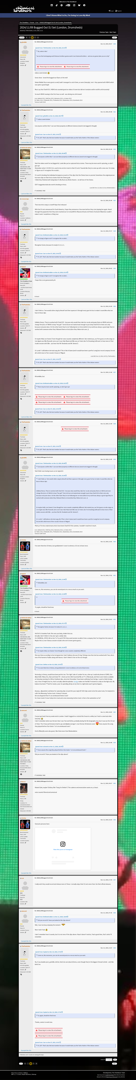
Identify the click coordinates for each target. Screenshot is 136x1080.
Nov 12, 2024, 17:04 (108, 880)
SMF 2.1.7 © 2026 (16, 1074)
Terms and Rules (18, 1073)
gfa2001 (24, 42)
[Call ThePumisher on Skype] (21, 138)
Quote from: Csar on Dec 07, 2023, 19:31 (47, 134)
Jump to (102, 1059)
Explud (24, 267)
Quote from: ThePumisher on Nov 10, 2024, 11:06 (50, 579)
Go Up (21, 1063)
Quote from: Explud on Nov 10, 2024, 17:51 (48, 952)
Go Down (22, 37)
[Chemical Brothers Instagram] (74, 5)
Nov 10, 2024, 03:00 (108, 200)
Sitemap (34, 1074)
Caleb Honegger (109, 1075)
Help (12, 1073)
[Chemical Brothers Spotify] (62, 5)
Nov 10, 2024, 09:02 (108, 268)
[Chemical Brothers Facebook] (84, 5)
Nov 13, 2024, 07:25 (108, 913)
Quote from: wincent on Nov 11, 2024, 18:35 (48, 746)
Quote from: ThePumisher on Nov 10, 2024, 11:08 (50, 594)
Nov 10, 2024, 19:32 (108, 619)
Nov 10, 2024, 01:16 (108, 149)
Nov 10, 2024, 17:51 (108, 575)
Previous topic (104, 32)
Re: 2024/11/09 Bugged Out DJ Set (44, 42)
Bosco (24, 782)
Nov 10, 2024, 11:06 (108, 372)
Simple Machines (26, 1074)
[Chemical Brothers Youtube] (52, 5)
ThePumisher (26, 110)
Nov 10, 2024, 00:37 (108, 44)
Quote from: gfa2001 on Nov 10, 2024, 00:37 (48, 116)
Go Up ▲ (25, 1073)
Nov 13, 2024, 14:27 (108, 948)
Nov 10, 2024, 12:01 (108, 541)
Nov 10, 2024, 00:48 (108, 112)
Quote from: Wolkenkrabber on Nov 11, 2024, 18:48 (51, 917)
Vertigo (76, 681)
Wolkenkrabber (26, 148)
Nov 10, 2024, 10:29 (108, 306)
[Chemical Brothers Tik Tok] (57, 5)
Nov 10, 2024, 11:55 (108, 459)
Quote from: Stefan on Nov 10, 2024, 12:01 (48, 664)
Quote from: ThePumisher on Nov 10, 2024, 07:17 (50, 623)
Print (114, 37)
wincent (24, 710)
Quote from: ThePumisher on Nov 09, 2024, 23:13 (50, 48)
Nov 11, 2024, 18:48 (108, 742)
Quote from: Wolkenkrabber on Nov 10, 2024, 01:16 (51, 235)
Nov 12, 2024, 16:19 (108, 820)
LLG (23, 878)
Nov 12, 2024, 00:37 (108, 783)
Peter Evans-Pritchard (111, 1077)
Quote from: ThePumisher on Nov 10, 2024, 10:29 (50, 475)
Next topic (113, 32)
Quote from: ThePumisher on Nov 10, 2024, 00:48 (50, 153)
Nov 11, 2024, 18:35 (108, 712)
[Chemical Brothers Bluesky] (79, 5)
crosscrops (25, 199)
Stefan (24, 540)
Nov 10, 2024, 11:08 (108, 424)
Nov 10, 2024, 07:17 (108, 231)
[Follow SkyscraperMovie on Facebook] (21, 181)
